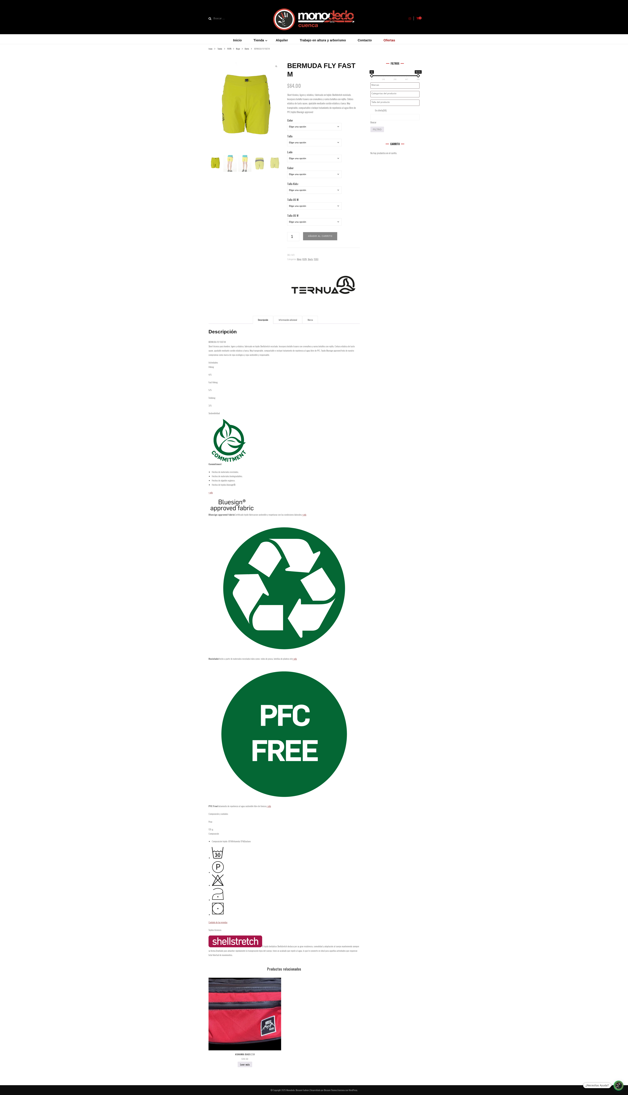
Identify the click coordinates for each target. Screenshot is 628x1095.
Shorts (310, 259)
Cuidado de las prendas (218, 922)
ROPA (304, 259)
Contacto (365, 40)
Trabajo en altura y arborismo (323, 40)
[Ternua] (323, 285)
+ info (211, 492)
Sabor (290, 168)
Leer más (245, 1064)
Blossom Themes (330, 1090)
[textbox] (395, 85)
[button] (618, 1085)
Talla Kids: (293, 184)
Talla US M (293, 200)
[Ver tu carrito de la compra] (417, 18)
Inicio (237, 40)
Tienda (258, 40)
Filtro (377, 129)
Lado (289, 152)
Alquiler (282, 40)
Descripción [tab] (263, 319)
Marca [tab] (310, 319)
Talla (289, 136)
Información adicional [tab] (288, 319)
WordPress (353, 1090)
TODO (316, 259)
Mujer (299, 259)
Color (290, 120)
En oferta (381, 110)
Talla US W (292, 216)
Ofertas (389, 40)
